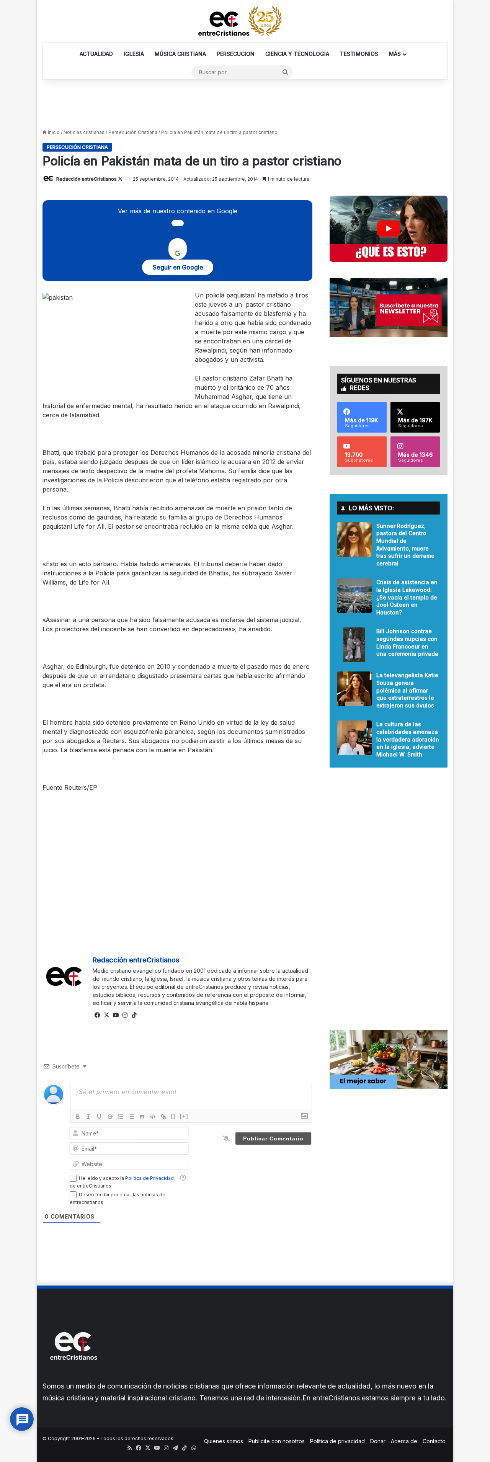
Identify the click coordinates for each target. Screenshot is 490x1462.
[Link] (163, 1116)
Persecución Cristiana (132, 132)
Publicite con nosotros (276, 1441)
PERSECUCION (236, 54)
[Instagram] (124, 1015)
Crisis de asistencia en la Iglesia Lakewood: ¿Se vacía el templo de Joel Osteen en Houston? (407, 597)
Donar (377, 1441)
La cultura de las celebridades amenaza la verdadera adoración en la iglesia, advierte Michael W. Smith (407, 739)
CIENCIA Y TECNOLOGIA (297, 54)
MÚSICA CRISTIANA (180, 54)
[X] (106, 1015)
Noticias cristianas (84, 132)
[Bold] (77, 1116)
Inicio (53, 132)
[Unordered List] (131, 1116)
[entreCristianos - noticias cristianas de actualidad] (245, 21)
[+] (184, 1116)
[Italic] (88, 1116)
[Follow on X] (120, 179)
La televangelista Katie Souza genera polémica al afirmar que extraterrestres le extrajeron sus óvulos (407, 690)
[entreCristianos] (73, 1376)
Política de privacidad (337, 1441)
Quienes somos (223, 1441)
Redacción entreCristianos (86, 179)
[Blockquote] (142, 1116)
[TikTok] (134, 1015)
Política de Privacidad (149, 1178)
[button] (389, 229)
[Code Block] (152, 1116)
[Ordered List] (120, 1116)
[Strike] (110, 1116)
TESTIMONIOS (359, 54)
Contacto (434, 1441)
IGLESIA (134, 54)
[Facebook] (97, 1015)
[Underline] (99, 1116)
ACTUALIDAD (96, 54)
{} (173, 1116)
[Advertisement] (245, 104)
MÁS (395, 54)
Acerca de (404, 1441)
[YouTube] (115, 1015)
